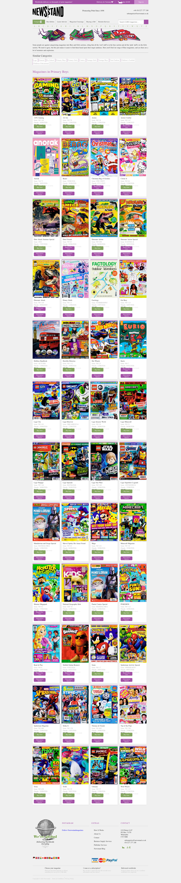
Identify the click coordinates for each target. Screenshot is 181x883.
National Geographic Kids (72, 604)
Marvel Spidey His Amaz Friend (74, 543)
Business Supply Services (103, 841)
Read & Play (38, 665)
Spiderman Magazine (41, 726)
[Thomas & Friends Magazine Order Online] (104, 723)
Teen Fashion (114, 60)
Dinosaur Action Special (129, 239)
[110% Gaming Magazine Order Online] (46, 115)
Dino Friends (67, 239)
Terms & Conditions (58, 879)
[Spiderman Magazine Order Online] (46, 723)
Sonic (94, 665)
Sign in (141, 2)
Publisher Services (100, 845)
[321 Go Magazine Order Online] (75, 115)
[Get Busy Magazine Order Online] (133, 297)
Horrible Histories (69, 361)
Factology (95, 300)
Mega (94, 543)
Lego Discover (68, 422)
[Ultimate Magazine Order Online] (104, 783)
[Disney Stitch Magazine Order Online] (75, 297)
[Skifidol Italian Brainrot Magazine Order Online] (75, 662)
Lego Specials (68, 482)
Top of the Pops (126, 726)
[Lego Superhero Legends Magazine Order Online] (133, 479)
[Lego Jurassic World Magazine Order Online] (104, 419)
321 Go (65, 118)
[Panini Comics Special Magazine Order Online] (104, 601)
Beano (65, 178)
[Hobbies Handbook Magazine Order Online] (46, 358)
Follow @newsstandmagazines (72, 830)
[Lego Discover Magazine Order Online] (75, 419)
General (41, 60)
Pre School (50, 60)
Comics (82, 60)
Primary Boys (61, 60)
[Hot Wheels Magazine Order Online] (104, 358)
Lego (35, 60)
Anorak (36, 178)
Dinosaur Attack (39, 300)
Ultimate (95, 786)
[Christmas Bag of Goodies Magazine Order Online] (104, 175)
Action (94, 118)
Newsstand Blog (99, 848)
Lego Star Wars (97, 482)
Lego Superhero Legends (129, 482)
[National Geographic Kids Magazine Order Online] (75, 601)
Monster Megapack (40, 604)
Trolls (65, 786)
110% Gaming (39, 118)
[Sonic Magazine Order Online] (104, 662)
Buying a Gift (91, 22)
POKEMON (125, 604)
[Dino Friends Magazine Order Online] (75, 236)
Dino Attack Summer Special (44, 239)
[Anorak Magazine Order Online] (46, 175)
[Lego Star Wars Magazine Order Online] (104, 479)
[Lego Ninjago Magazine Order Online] (46, 479)
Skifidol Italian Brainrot (71, 665)
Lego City (37, 422)
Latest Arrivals (62, 22)
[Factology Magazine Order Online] (104, 297)
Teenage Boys (103, 60)
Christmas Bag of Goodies (101, 178)
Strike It (66, 726)
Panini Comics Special (99, 604)
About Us (97, 834)
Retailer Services (104, 22)
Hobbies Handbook (40, 361)
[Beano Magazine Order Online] (75, 175)
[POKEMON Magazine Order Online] (133, 601)
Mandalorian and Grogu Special (45, 543)
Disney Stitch (67, 300)
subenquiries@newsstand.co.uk (137, 13)
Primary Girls (72, 60)
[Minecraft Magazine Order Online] (133, 540)
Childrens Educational (41, 63)
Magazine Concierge (77, 22)
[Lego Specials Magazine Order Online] (75, 479)
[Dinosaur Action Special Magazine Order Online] (133, 236)
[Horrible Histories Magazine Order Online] (75, 358)
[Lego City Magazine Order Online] (46, 419)
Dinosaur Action (97, 239)
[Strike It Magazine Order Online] (75, 723)
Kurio (123, 361)
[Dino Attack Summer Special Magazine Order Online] (46, 236)
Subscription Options (39, 132)
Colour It (124, 178)
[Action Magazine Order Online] (104, 115)
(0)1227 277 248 (130, 842)
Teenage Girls (91, 60)
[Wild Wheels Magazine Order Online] (133, 783)
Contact (96, 837)
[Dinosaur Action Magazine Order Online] (104, 236)
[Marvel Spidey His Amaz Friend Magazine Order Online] (75, 540)
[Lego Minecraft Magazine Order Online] (133, 419)
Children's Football (128, 60)
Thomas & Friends (98, 726)
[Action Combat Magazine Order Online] (133, 115)
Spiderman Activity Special (130, 665)
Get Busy (124, 300)
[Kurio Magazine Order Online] (133, 358)
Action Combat (126, 118)
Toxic (36, 786)
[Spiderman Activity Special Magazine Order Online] (133, 662)
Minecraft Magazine (128, 543)
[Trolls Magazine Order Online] (75, 783)
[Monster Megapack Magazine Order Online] (46, 601)
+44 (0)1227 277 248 (140, 10)
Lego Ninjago (38, 482)
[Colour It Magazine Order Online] (133, 175)
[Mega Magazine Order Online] (104, 540)
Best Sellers (50, 22)
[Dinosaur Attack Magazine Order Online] (46, 297)
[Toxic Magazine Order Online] (46, 783)
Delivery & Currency (104, 2)
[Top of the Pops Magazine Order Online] (133, 723)
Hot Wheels (96, 361)
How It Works (99, 830)
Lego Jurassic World (99, 422)
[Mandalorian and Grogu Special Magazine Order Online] (46, 540)
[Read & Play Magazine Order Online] (46, 662)
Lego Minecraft (126, 422)
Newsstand (47, 879)
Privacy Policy (69, 879)
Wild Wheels (125, 786)
